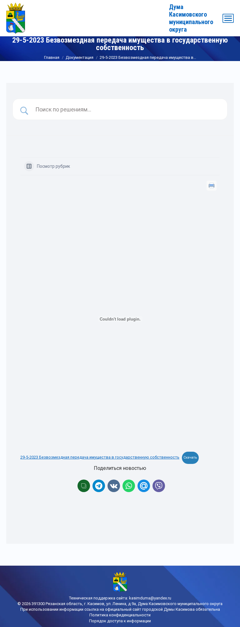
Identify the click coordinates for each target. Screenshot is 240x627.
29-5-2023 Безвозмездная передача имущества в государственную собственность (99, 457)
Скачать (190, 457)
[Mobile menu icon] (228, 18)
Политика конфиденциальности (120, 615)
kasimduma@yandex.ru (150, 598)
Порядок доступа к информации (120, 621)
